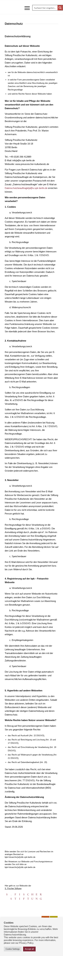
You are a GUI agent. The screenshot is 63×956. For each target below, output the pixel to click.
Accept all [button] (29, 949)
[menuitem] (25, 8)
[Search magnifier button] (60, 7)
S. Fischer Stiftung (13, 888)
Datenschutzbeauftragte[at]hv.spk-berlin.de (26, 188)
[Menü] (25, 8)
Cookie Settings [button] (13, 949)
